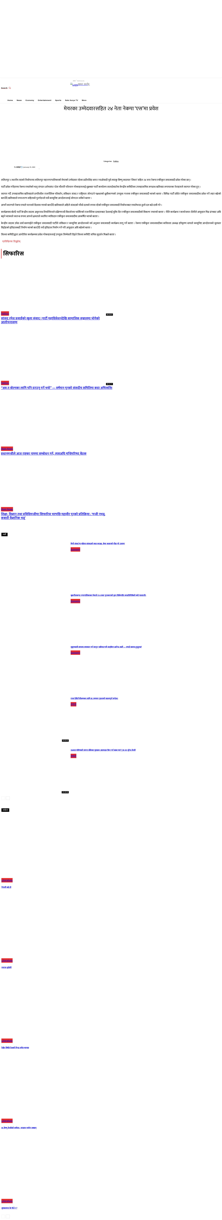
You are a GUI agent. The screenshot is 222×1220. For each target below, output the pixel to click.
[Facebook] (94, 88)
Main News (7, 449)
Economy (75, 549)
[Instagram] (100, 88)
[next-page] (8, 798)
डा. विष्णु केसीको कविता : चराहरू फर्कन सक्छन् (18, 1128)
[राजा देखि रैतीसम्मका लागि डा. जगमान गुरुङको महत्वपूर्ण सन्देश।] (35, 718)
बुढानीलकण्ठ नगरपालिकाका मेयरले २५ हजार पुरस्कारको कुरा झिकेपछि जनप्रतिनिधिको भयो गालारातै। (108, 595)
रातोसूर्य (18, 167)
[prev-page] (3, 798)
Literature (7, 880)
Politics (116, 161)
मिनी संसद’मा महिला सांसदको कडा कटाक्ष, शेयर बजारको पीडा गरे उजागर (98, 543)
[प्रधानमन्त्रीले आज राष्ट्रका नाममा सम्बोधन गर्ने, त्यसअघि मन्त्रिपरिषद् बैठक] (57, 423)
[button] (6, 88)
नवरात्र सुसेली (6, 967)
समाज (73, 704)
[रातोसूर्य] (7, 167)
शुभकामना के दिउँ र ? (9, 1208)
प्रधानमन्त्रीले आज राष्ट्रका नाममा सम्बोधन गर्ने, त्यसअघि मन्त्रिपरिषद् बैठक (43, 453)
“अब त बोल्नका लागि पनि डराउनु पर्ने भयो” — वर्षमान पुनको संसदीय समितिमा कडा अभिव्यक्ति (56, 388)
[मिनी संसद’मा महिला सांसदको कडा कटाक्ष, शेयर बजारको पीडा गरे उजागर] (35, 563)
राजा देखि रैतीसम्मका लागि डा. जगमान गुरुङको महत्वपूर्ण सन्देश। (94, 698)
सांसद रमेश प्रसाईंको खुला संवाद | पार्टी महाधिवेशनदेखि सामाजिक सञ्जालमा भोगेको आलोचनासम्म (50, 320)
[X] (106, 88)
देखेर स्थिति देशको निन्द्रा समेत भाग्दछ (15, 1048)
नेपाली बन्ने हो (6, 887)
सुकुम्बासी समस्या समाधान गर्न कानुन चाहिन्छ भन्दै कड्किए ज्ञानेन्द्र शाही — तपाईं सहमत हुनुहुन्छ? (106, 647)
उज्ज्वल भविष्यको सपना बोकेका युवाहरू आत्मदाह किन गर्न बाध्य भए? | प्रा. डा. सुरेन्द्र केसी (103, 750)
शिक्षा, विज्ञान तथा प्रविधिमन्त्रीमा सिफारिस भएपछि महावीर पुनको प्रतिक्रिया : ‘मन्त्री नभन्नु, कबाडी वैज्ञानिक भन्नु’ (53, 516)
